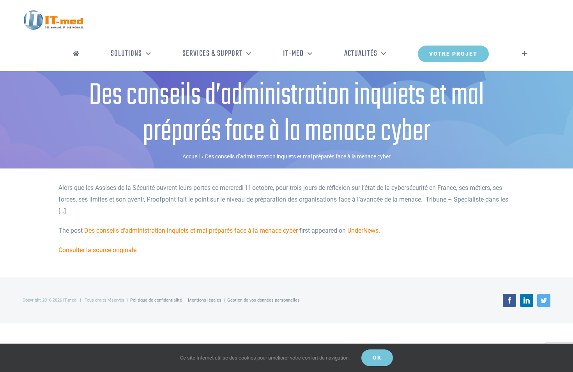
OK (377, 357)
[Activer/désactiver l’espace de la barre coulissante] (524, 53)
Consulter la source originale (97, 250)
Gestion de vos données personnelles (263, 300)
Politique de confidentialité (156, 300)
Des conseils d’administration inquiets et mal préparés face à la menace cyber (191, 230)
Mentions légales (204, 300)
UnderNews (362, 230)
